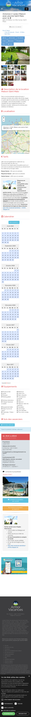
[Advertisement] (15, 585)
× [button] (29, 676)
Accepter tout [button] (8, 713)
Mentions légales (9, 661)
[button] (3, 55)
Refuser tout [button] (23, 713)
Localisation (20, 37)
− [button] (3, 120)
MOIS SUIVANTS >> (14, 222)
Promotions (7, 649)
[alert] (15, 695)
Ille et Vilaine (6, 30)
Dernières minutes (9, 647)
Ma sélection (8, 655)
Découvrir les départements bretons (13, 650)
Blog (6, 657)
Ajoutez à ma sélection (16, 26)
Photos (5, 37)
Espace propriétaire (9, 654)
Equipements (20, 40)
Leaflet (14, 153)
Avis (4, 44)
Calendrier (11, 40)
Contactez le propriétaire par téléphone (16, 508)
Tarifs (4, 40)
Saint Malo (7, 34)
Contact (10, 44)
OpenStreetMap (20, 153)
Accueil (6, 645)
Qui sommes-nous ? (9, 652)
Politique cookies (9, 662)
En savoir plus (20, 697)
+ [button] (3, 118)
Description (12, 37)
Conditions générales (10, 659)
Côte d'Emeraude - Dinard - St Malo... (14, 32)
